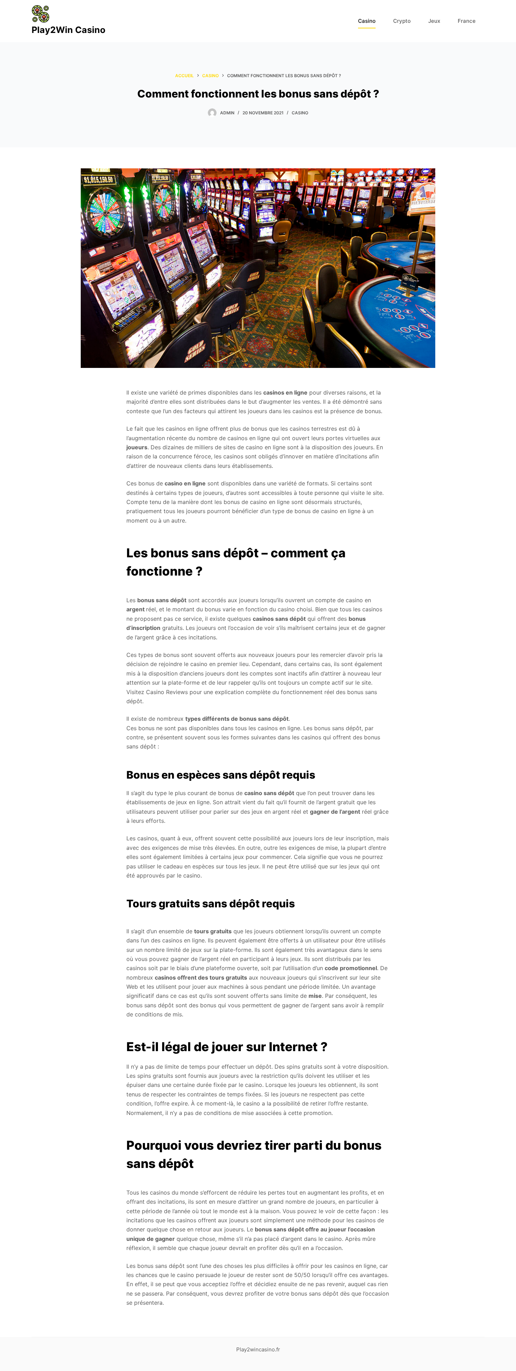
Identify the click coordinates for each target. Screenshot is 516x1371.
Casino (367, 21)
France (467, 21)
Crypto (402, 21)
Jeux (434, 21)
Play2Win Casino (68, 30)
